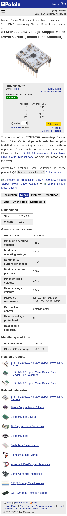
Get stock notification (51, 92)
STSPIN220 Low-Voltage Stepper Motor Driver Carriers (33, 24)
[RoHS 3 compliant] (12, 98)
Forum (14, 506)
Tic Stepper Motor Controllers (27, 426)
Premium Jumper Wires (24, 454)
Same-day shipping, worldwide (50, 14)
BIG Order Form (23, 508)
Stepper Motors (19, 436)
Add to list (56, 128)
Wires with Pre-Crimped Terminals (30, 464)
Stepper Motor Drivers (44, 20)
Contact (43, 508)
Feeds (35, 502)
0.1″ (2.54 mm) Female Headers (29, 492)
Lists (60, 506)
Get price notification (51, 131)
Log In (55, 4)
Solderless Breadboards (25, 445)
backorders (16, 127)
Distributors (8, 508)
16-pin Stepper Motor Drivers (27, 407)
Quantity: (15, 123)
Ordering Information (45, 506)
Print (8, 502)
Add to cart (53, 124)
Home (6, 506)
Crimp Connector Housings (26, 473)
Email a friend (21, 502)
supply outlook (54, 89)
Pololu (16, 89)
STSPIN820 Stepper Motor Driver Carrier (34, 383)
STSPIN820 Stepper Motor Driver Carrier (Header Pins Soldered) (34, 374)
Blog (22, 506)
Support (30, 506)
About (35, 508)
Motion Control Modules (15, 20)
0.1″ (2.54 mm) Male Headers (27, 483)
